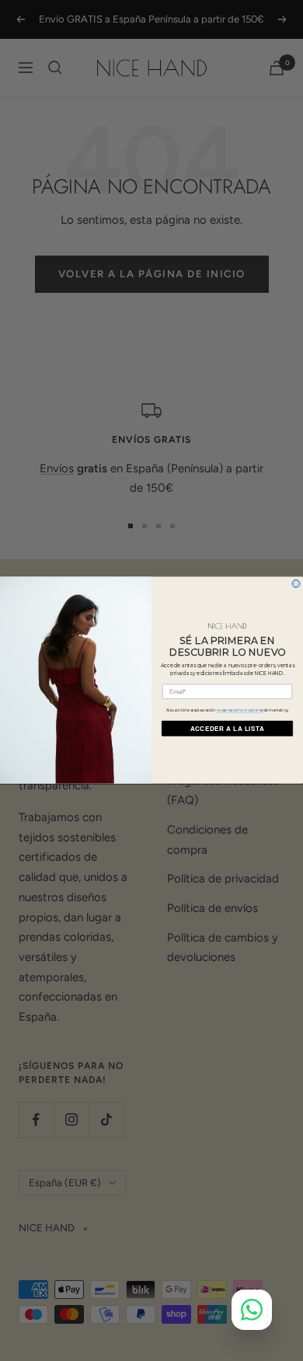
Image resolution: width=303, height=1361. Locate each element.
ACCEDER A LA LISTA (227, 728)
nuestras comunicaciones (240, 710)
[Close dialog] (296, 584)
